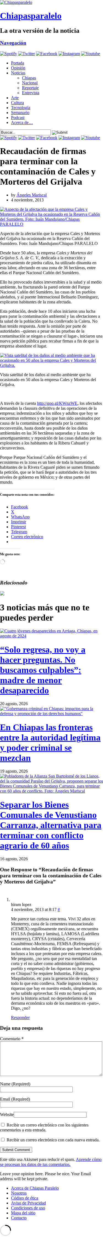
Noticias (18, 73)
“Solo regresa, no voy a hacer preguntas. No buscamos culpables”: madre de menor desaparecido (42, 670)
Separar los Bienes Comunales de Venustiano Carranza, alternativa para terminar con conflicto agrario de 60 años (50, 825)
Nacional (30, 82)
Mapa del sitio (23, 1213)
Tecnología (20, 107)
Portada (17, 63)
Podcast (17, 117)
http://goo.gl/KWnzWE (57, 403)
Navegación (13, 43)
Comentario (12, 1038)
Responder (20, 1017)
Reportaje (30, 87)
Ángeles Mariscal (31, 195)
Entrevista (30, 92)
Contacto (19, 1218)
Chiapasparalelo (31, 16)
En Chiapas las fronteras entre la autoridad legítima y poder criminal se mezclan (50, 742)
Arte (15, 97)
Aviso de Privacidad (28, 1203)
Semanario (20, 112)
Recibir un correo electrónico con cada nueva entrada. (53, 1140)
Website (7, 1114)
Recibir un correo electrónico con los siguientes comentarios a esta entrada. (44, 1127)
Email (15, 1099)
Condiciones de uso (28, 1208)
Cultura (17, 102)
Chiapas (29, 78)
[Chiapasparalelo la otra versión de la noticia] (51, 2)
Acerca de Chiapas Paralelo (35, 1188)
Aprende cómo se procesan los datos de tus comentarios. (51, 1162)
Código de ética (24, 1198)
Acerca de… (22, 122)
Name (15, 1084)
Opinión (18, 68)
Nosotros (19, 1193)
